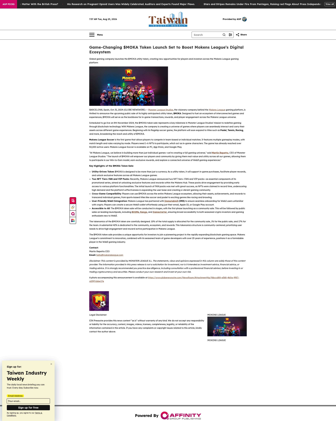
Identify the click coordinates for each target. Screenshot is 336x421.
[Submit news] (73, 200)
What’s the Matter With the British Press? (33, 4)
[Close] (51, 364)
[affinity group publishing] (73, 214)
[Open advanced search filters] (230, 35)
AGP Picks (8, 4)
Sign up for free (28, 407)
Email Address (15, 396)
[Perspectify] (73, 207)
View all (330, 4)
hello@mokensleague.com (109, 255)
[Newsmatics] (73, 220)
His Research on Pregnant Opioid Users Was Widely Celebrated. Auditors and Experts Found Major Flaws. (131, 4)
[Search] (224, 35)
